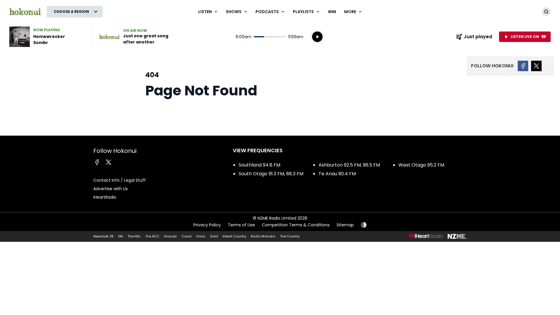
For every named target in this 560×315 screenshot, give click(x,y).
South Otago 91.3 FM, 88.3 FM (271, 173)
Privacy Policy (207, 225)
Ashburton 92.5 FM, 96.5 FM (349, 165)
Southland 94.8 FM (259, 165)
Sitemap (345, 225)
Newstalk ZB (103, 236)
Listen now (136, 37)
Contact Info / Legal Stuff (119, 180)
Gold (214, 236)
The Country (290, 236)
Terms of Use (241, 225)
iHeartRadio (104, 197)
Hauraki (170, 236)
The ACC (152, 236)
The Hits (134, 236)
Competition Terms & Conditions (296, 225)
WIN (332, 12)
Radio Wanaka (263, 236)
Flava (200, 236)
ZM (120, 236)
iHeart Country (234, 236)
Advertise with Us (110, 189)
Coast (186, 236)
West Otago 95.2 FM (421, 165)
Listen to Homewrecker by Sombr (46, 37)
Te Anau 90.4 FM (337, 173)
